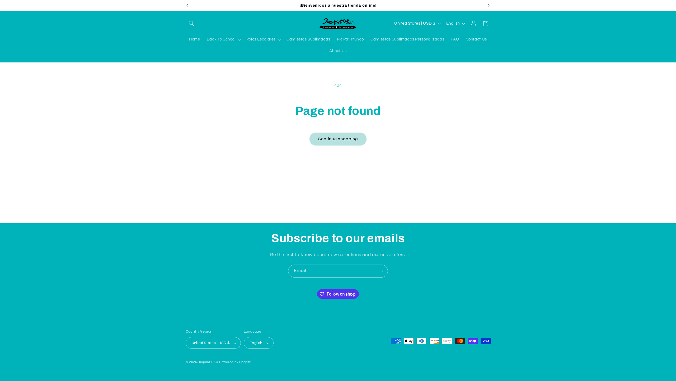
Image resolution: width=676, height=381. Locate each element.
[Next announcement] (489, 5)
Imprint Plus (208, 362)
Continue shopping (338, 139)
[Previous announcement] (187, 5)
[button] (192, 23)
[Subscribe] (381, 271)
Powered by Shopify (235, 362)
